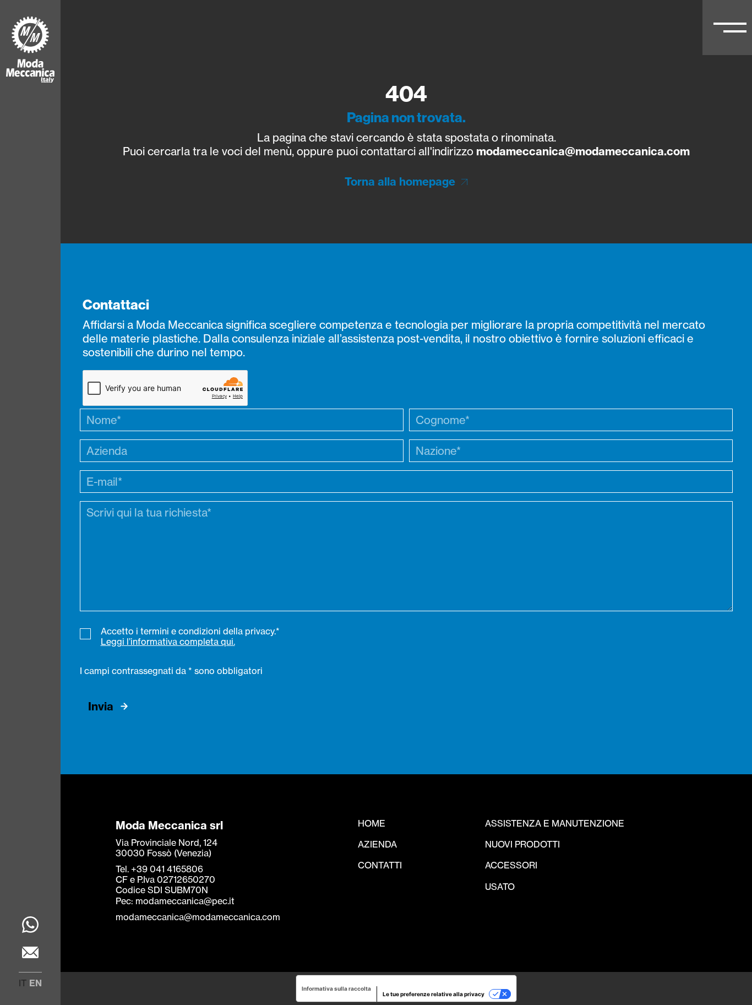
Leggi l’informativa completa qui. (168, 641)
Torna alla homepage (400, 181)
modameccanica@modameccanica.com (583, 151)
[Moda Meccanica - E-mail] (30, 954)
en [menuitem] (35, 982)
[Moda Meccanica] (30, 51)
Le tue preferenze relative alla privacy (433, 994)
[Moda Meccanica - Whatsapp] (30, 926)
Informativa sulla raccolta (336, 988)
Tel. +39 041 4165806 (159, 868)
